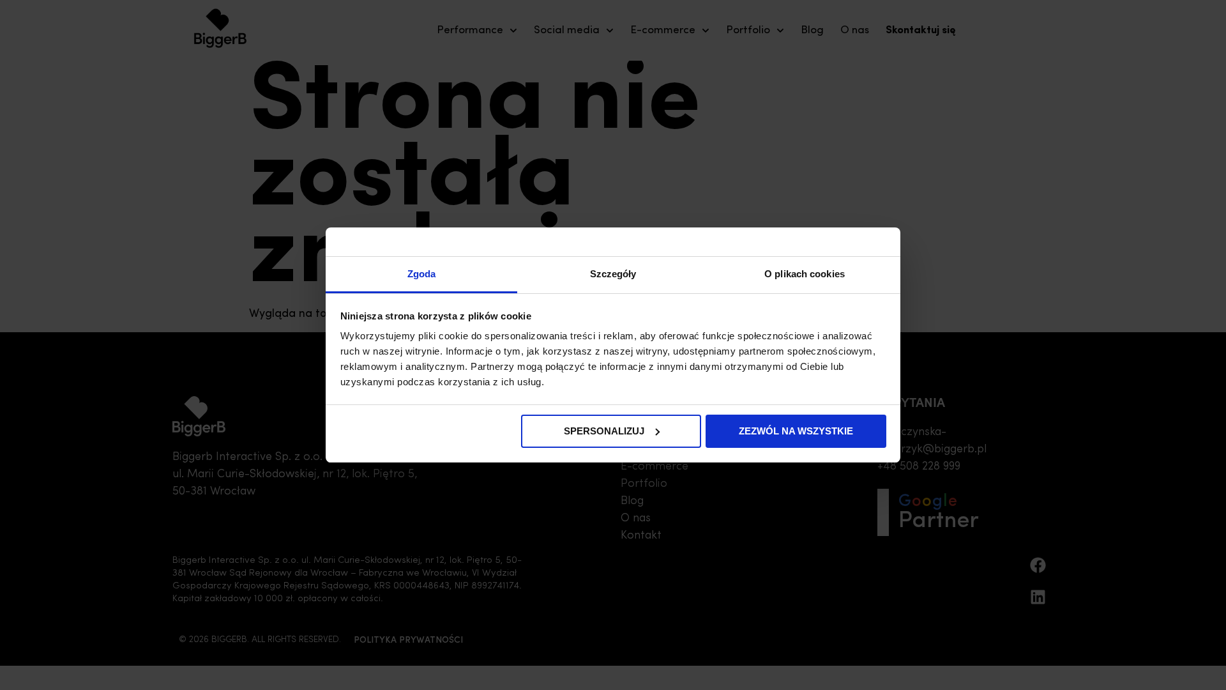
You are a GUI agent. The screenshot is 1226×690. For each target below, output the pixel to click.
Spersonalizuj (604, 430)
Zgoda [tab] (421, 273)
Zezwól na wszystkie (796, 430)
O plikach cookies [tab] (804, 273)
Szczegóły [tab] (613, 273)
